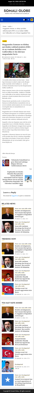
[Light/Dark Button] (25, 20)
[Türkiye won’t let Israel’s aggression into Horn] (8, 289)
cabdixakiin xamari (9, 57)
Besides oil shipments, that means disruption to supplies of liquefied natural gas (23, 213)
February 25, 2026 (21, 367)
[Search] (28, 19)
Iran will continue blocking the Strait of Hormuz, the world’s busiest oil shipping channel (23, 230)
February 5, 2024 (21, 57)
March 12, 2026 (20, 219)
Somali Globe (17, 10)
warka (4, 41)
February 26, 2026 (21, 294)
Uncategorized (26, 222)
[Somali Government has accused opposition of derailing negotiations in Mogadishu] (8, 380)
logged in (15, 196)
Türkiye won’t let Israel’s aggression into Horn (23, 290)
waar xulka (24, 208)
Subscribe (32, 19)
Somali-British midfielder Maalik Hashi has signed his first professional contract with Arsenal (23, 279)
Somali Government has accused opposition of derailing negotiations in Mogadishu (23, 382)
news (19, 208)
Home (16, 208)
